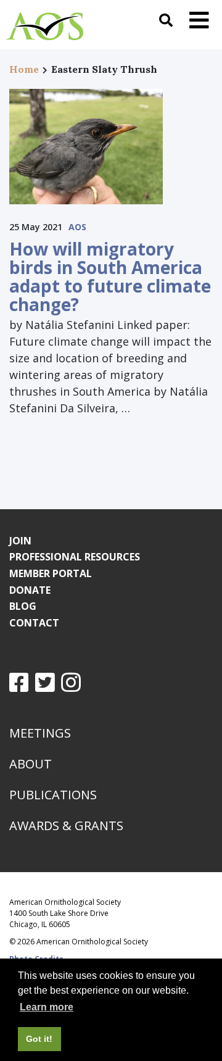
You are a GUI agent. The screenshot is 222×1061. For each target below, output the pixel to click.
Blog (22, 606)
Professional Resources (74, 557)
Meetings (40, 733)
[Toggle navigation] (199, 20)
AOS (77, 227)
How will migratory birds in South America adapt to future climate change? (110, 276)
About (30, 763)
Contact (34, 623)
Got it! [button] (39, 1039)
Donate (30, 590)
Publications (53, 794)
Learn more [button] (46, 1007)
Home (24, 69)
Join (20, 540)
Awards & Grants (66, 825)
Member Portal (50, 573)
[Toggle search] (165, 20)
